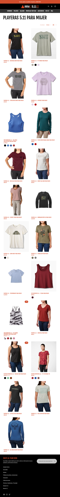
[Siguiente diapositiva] (26, 43)
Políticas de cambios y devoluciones (10, 475)
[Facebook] (4, 494)
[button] (48, 25)
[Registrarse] (54, 461)
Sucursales (5, 469)
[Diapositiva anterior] (6, 43)
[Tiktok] (9, 494)
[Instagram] (7, 494)
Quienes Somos (6, 467)
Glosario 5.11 (5, 485)
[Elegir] (26, 56)
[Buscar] (48, 6)
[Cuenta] (51, 6)
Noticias (4, 472)
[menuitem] (52, 10)
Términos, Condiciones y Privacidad (10, 483)
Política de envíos (6, 480)
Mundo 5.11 (5, 488)
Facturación (5, 477)
